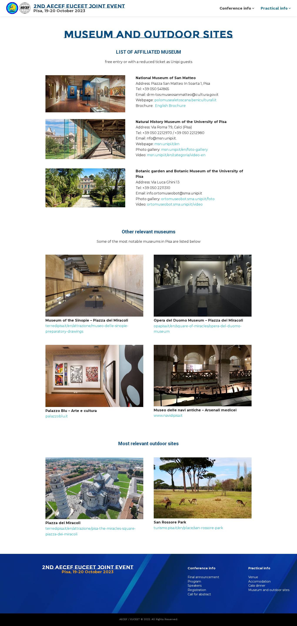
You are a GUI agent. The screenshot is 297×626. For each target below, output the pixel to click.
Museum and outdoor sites (268, 590)
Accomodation (259, 581)
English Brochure (170, 106)
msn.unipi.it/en (166, 144)
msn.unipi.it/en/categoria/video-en (176, 155)
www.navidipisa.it (168, 415)
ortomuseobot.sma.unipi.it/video (175, 204)
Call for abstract (199, 594)
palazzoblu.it (56, 416)
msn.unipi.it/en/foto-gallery (184, 150)
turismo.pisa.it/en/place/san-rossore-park (188, 528)
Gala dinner (256, 586)
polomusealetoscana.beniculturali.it (185, 100)
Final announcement (203, 577)
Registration (197, 590)
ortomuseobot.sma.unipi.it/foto (188, 199)
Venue (253, 577)
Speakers (195, 586)
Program (194, 581)
